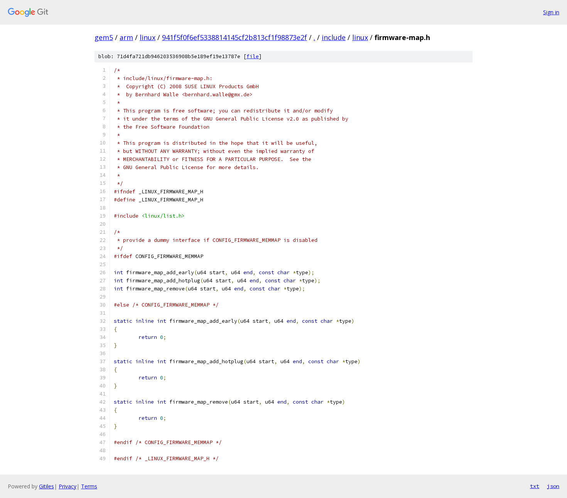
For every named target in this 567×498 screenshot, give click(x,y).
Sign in (551, 12)
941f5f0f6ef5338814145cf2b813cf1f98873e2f (234, 37)
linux (147, 37)
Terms (89, 486)
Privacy (67, 486)
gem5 (103, 37)
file (252, 56)
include (334, 37)
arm (126, 37)
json (553, 486)
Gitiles (46, 486)
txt (534, 486)
